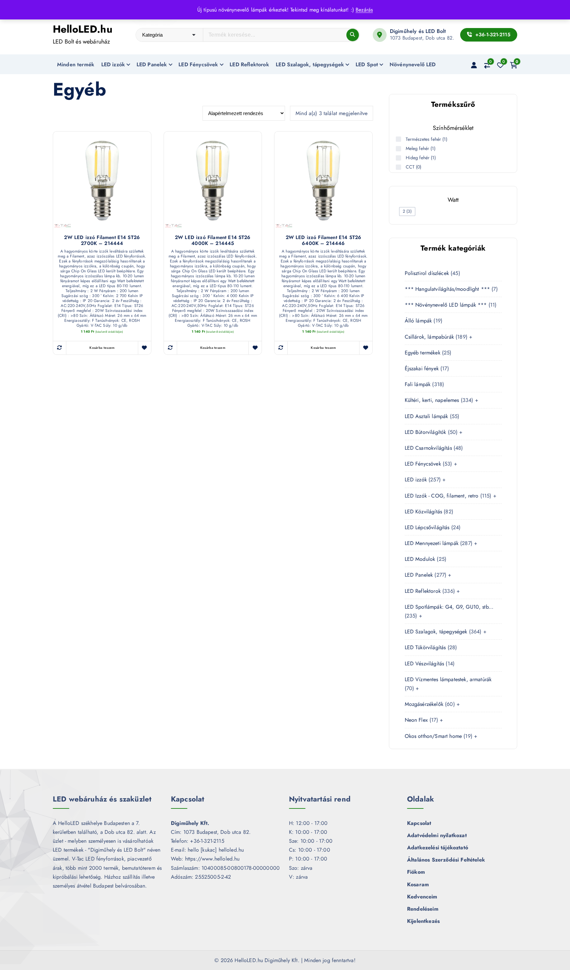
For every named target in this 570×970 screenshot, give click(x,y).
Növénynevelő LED (413, 64)
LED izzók (113, 64)
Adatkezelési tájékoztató (437, 847)
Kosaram (418, 884)
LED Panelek (152, 64)
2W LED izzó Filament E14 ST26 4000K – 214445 (213, 240)
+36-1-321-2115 (491, 34)
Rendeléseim (422, 909)
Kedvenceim (422, 896)
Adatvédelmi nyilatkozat (437, 835)
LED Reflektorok (249, 64)
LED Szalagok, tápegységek (310, 64)
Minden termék (75, 64)
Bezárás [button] (364, 10)
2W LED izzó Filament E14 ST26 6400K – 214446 (324, 240)
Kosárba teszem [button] (101, 347)
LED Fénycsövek (198, 64)
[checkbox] (407, 211)
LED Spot (367, 64)
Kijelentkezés (423, 921)
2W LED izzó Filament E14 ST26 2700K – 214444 (102, 240)
